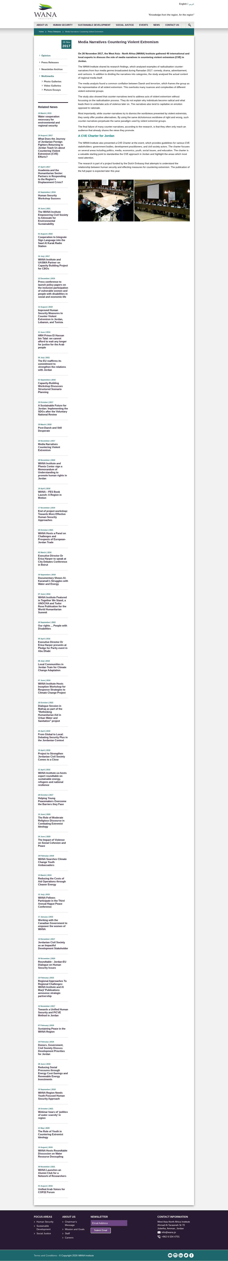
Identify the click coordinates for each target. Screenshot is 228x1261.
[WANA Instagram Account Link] (175, 1255)
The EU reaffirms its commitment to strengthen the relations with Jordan (52, 365)
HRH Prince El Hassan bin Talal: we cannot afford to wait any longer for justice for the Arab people (52, 341)
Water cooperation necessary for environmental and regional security (49, 121)
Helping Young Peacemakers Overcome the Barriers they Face (52, 801)
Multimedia (47, 76)
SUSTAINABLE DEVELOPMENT (94, 25)
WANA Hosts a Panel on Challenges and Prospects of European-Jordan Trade (52, 538)
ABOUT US (42, 25)
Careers (69, 1237)
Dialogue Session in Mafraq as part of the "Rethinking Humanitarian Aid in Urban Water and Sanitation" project (50, 713)
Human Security (45, 1221)
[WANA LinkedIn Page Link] (180, 1255)
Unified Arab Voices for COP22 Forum (51, 1191)
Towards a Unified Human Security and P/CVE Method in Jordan (53, 1012)
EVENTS (143, 25)
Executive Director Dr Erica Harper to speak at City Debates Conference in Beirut (52, 560)
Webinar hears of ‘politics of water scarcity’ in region (53, 1114)
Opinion (46, 55)
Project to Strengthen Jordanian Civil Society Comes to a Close (51, 756)
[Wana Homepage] (45, 18)
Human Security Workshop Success (49, 197)
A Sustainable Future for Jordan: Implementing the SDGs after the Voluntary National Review (53, 410)
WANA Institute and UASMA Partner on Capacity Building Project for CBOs (53, 264)
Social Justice (44, 1233)
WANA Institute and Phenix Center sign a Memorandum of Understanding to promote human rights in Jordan (52, 471)
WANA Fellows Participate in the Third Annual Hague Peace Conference (51, 902)
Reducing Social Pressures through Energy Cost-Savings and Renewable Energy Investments (53, 1073)
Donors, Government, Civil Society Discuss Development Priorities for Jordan (51, 1049)
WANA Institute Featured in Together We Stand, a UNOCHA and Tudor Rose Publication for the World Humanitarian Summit (52, 605)
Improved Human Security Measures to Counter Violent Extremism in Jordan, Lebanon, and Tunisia (50, 316)
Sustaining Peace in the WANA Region (51, 1030)
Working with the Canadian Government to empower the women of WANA (52, 925)
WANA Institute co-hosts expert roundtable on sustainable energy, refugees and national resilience (52, 778)
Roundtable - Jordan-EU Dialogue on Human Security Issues (52, 964)
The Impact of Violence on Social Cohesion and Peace (52, 842)
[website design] (48, 1241)
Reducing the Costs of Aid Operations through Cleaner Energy (52, 881)
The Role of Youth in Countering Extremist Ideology (50, 1134)
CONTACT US (172, 25)
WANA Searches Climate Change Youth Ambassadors (52, 862)
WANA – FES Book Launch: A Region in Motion (50, 494)
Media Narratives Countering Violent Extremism (49, 447)
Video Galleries (52, 85)
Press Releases (54, 32)
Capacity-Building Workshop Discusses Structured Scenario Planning (50, 388)
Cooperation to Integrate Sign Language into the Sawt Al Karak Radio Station (52, 242)
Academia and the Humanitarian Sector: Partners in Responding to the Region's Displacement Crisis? (52, 176)
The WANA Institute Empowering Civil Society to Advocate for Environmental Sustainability (53, 217)
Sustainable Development (44, 1228)
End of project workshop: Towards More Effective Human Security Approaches (53, 515)
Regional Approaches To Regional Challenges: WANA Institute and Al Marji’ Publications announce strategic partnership (52, 988)
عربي (191, 4)
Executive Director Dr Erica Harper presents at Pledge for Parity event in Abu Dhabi (52, 646)
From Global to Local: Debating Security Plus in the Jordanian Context (53, 737)
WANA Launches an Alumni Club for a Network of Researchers (52, 1173)
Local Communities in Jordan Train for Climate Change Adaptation (52, 667)
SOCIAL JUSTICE (125, 25)
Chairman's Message (71, 1223)
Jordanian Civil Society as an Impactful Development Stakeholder (53, 945)
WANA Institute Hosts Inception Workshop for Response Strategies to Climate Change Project (52, 688)
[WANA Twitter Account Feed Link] (186, 1255)
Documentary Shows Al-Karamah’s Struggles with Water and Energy (53, 580)
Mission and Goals (74, 1229)
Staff (67, 1233)
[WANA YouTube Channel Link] (170, 1255)
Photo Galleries (52, 81)
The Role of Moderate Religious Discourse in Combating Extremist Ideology (51, 822)
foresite (40, 1241)
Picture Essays (52, 89)
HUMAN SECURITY (63, 25)
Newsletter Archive (52, 69)
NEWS (156, 25)
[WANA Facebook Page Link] (191, 1255)
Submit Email (100, 1230)
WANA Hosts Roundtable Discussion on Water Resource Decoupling (52, 1153)
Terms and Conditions (45, 1255)
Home (41, 32)
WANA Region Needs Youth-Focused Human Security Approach (51, 1095)
